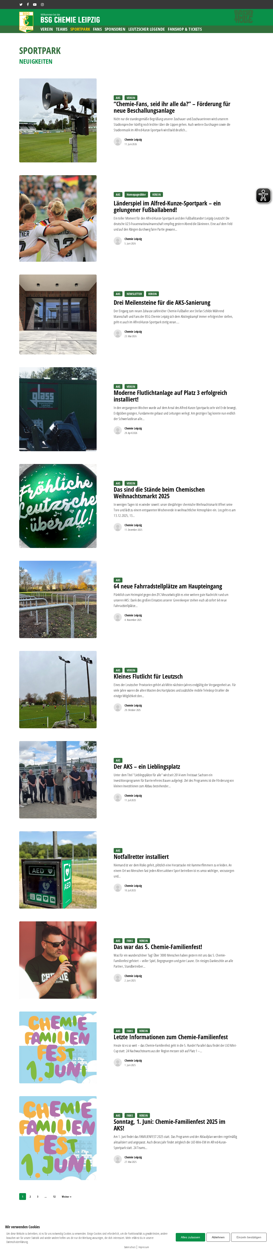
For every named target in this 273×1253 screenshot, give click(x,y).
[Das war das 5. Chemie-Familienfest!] (58, 960)
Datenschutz (129, 1247)
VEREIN (131, 98)
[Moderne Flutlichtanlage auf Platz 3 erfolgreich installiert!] (58, 409)
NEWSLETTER (134, 294)
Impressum (143, 1247)
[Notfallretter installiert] (58, 870)
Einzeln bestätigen (249, 1237)
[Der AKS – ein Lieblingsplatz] (58, 779)
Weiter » (66, 1196)
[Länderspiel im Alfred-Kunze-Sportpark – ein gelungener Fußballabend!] (58, 218)
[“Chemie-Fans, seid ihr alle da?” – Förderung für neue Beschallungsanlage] (58, 120)
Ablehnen (218, 1237)
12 (54, 1196)
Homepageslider (136, 194)
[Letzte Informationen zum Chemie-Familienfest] (58, 1047)
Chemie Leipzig (133, 139)
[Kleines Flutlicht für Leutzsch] (58, 689)
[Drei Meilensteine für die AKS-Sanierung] (58, 314)
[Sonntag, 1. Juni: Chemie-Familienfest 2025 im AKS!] (58, 1138)
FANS (130, 941)
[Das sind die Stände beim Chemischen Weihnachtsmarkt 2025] (58, 506)
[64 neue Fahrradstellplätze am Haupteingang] (58, 599)
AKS (118, 98)
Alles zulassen (190, 1237)
